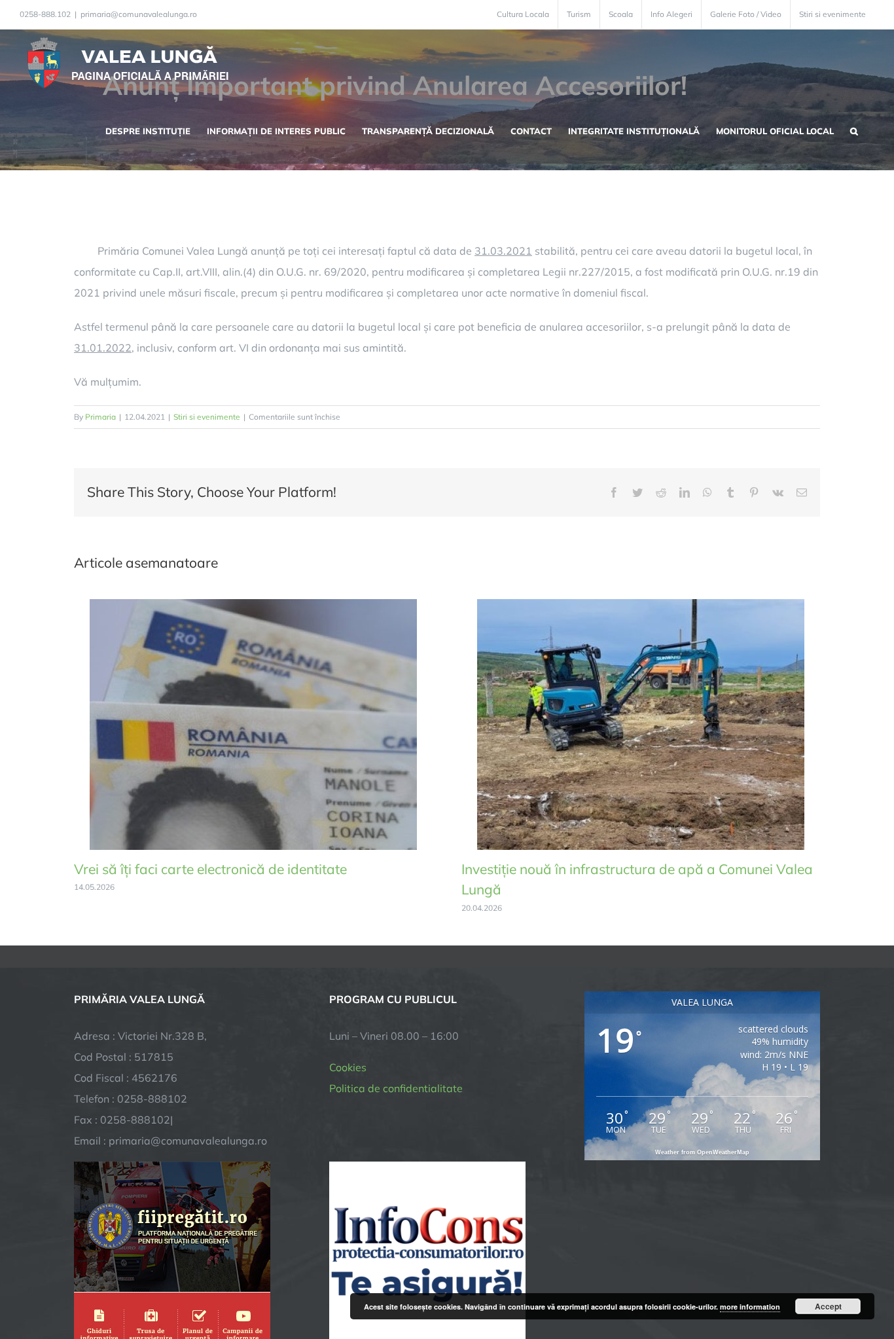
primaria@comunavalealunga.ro (138, 14)
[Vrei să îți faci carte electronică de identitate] (253, 605)
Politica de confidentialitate (396, 1088)
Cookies (348, 1067)
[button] (854, 129)
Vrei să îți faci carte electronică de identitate (210, 868)
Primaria (100, 417)
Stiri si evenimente (206, 417)
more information (750, 1306)
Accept (828, 1306)
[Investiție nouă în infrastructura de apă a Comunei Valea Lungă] (640, 605)
